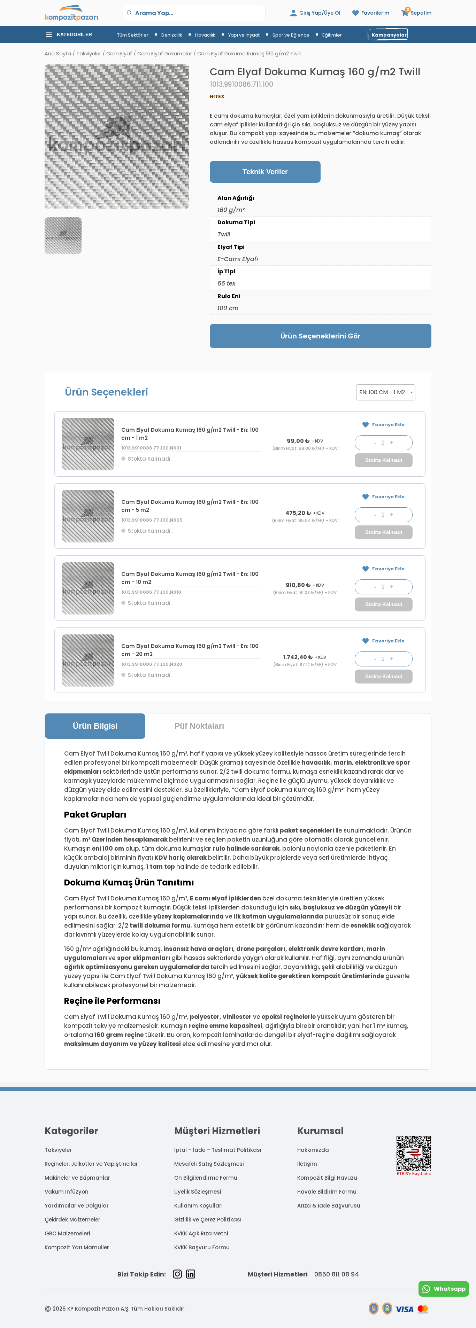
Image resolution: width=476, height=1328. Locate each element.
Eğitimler (332, 35)
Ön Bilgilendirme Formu (205, 1177)
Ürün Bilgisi (95, 726)
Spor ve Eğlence (290, 35)
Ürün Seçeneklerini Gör (321, 336)
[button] (416, 13)
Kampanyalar (389, 35)
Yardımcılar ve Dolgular (77, 1205)
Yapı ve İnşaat (244, 35)
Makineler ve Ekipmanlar (77, 1177)
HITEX (217, 96)
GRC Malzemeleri (67, 1233)
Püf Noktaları (199, 726)
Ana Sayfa (58, 53)
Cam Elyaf (119, 53)
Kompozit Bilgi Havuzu (327, 1177)
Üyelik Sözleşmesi (197, 1191)
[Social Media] (177, 1274)
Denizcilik (171, 35)
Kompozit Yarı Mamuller (77, 1247)
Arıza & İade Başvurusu (328, 1205)
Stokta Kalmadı (383, 460)
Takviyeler (88, 53)
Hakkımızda (313, 1150)
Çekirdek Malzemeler (72, 1219)
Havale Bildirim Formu (326, 1191)
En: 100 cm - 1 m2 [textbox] (382, 392)
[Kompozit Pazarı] (71, 13)
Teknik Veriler (265, 171)
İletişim (307, 1163)
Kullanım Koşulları (198, 1205)
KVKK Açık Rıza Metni (201, 1233)
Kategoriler (74, 34)
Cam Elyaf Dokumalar (164, 53)
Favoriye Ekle (388, 424)
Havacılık (205, 35)
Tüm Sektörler (132, 35)
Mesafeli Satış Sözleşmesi (209, 1163)
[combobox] (385, 392)
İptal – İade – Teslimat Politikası (217, 1150)
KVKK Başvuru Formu (202, 1247)
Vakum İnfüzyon (67, 1191)
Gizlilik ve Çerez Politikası (207, 1219)
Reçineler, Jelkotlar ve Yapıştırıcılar (91, 1163)
